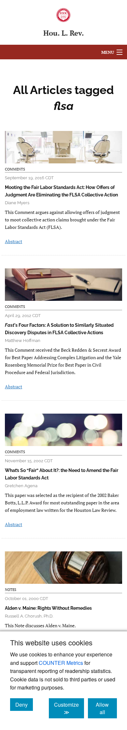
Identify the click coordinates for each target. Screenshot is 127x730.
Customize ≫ (69, 708)
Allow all (106, 708)
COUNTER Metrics (61, 662)
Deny (24, 704)
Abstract (13, 241)
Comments (15, 169)
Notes (10, 589)
